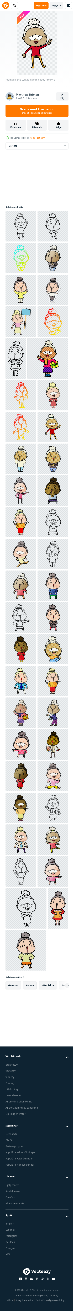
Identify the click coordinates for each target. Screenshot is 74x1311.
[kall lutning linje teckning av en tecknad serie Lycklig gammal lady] (21, 290)
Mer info (12, 145)
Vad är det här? (37, 137)
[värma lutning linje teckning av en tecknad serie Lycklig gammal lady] (21, 448)
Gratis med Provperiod (37, 110)
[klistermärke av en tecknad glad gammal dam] (21, 385)
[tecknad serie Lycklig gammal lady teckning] (21, 818)
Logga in (56, 5)
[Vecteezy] (5, 5)
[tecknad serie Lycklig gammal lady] (21, 226)
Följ (62, 98)
